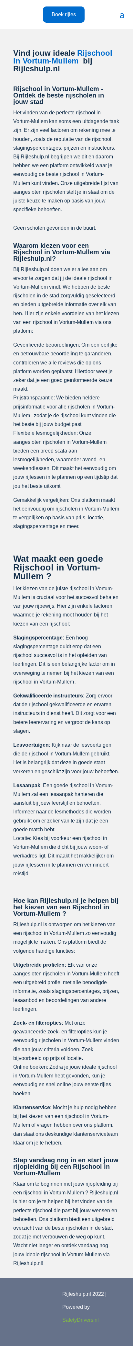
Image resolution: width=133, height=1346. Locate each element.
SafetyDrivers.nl (80, 1320)
